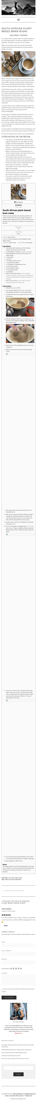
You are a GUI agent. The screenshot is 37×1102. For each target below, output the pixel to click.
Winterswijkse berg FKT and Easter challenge (16, 1050)
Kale (14, 1094)
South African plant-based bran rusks (14, 1052)
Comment (5, 973)
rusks (10, 879)
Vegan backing (18, 877)
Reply (6, 925)
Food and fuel (11, 877)
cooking (6, 879)
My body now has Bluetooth (14, 890)
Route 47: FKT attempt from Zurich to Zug (15, 1058)
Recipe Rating (6, 968)
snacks (12, 879)
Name (4, 942)
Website (4, 959)
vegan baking (18, 879)
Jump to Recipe (14, 35)
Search (18, 1074)
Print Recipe (23, 35)
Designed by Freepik (22, 1094)
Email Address (6, 950)
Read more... (18, 1033)
